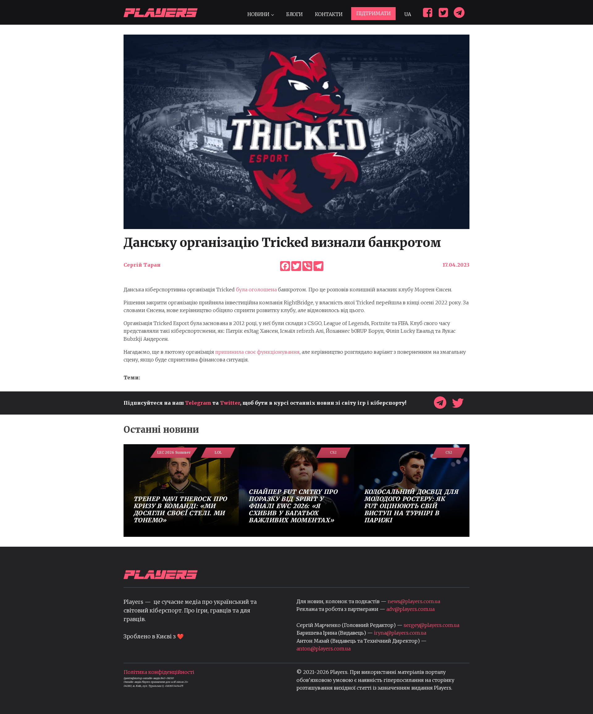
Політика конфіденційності (159, 672)
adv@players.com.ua (410, 609)
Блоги (294, 14)
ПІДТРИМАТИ (373, 13)
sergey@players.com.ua (431, 625)
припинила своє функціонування (257, 352)
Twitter (230, 403)
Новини (258, 14)
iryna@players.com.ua (400, 633)
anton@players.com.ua (323, 648)
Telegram (198, 403)
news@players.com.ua (414, 601)
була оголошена (256, 289)
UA (407, 14)
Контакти (329, 14)
